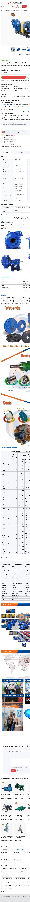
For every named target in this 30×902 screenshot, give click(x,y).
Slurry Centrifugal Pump (8, 885)
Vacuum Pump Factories (8, 882)
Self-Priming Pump (14, 868)
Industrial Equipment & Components (12, 10)
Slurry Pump (4, 852)
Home (2, 10)
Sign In (3, 146)
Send (13, 770)
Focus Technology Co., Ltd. (18, 896)
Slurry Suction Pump (20, 885)
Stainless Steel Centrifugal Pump (10, 872)
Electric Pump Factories (20, 878)
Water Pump (16, 852)
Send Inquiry (14, 77)
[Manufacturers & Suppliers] (15, 2)
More (2, 891)
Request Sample (25, 80)
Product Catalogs (21, 849)
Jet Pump (5, 868)
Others (2, 855)
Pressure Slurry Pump (20, 882)
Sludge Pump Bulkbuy (7, 888)
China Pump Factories (7, 878)
